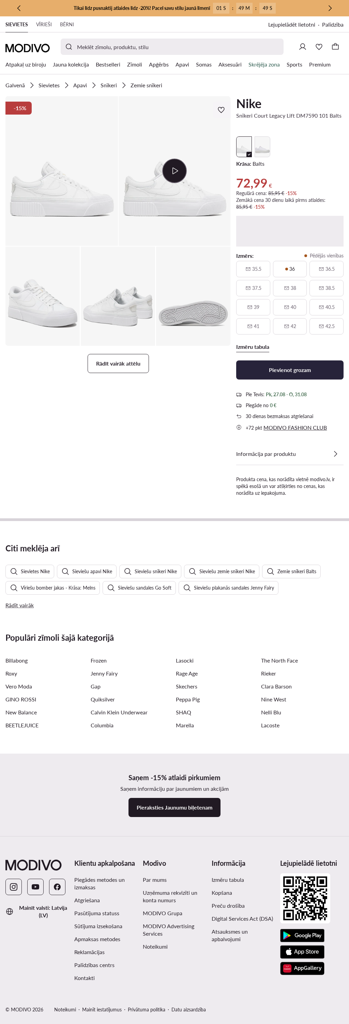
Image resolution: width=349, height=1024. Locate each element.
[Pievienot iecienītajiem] (222, 110)
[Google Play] (302, 936)
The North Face (279, 660)
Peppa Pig (188, 699)
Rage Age (187, 673)
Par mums (155, 879)
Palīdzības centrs (94, 965)
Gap (96, 686)
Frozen (99, 660)
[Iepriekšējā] (19, 8)
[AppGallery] (302, 968)
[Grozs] (335, 47)
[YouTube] (35, 887)
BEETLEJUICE (22, 725)
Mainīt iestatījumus (102, 1009)
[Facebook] (57, 887)
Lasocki (185, 660)
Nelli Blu (271, 712)
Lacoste (270, 725)
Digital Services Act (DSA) (242, 918)
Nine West (273, 699)
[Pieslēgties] (302, 47)
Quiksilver (103, 699)
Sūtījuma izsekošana (98, 926)
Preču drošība (228, 905)
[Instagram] (13, 887)
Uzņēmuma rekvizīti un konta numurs (170, 896)
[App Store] (302, 952)
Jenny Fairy (104, 673)
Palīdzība (333, 24)
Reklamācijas (89, 952)
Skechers (186, 686)
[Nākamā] (330, 8)
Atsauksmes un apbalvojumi (230, 935)
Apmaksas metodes (97, 939)
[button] (61, 171)
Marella (185, 725)
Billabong (16, 660)
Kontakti (84, 978)
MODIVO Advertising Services (168, 930)
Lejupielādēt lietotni (291, 24)
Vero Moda (18, 686)
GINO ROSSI (20, 699)
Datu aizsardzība (188, 1009)
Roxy (11, 673)
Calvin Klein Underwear (119, 712)
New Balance (21, 712)
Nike (248, 103)
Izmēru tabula (228, 879)
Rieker (268, 673)
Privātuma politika (146, 1009)
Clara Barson (276, 686)
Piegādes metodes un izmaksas (99, 883)
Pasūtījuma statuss (96, 913)
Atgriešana (87, 900)
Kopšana (222, 892)
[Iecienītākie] (319, 47)
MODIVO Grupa (162, 913)
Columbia (102, 725)
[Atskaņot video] (175, 171)
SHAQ (183, 712)
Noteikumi (155, 946)
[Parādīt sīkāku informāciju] (335, 454)
